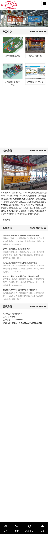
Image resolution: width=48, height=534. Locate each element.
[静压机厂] (13, 128)
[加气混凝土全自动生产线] (13, 71)
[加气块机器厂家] (35, 45)
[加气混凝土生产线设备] (35, 99)
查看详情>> (7, 220)
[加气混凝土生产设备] (35, 71)
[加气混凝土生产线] (13, 45)
